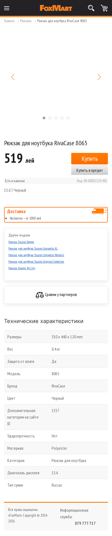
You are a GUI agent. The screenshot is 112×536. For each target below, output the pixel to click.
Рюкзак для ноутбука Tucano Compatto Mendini (36, 255)
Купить (90, 158)
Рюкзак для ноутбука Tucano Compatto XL (33, 248)
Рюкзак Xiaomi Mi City (21, 268)
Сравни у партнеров (60, 294)
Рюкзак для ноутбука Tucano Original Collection (36, 261)
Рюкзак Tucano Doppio (21, 242)
